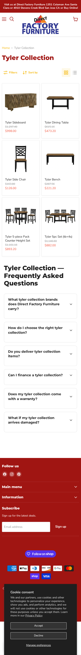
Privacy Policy (33, 615)
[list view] (74, 72)
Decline (38, 635)
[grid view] (66, 72)
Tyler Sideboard (15, 122)
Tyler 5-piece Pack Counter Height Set (17, 239)
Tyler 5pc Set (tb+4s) (58, 237)
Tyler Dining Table (57, 122)
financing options (35, 384)
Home (6, 48)
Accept (38, 626)
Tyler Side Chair (15, 179)
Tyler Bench (52, 179)
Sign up (60, 526)
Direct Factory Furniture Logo (40, 24)
